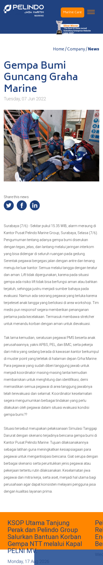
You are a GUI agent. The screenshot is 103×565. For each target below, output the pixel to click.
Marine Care (72, 12)
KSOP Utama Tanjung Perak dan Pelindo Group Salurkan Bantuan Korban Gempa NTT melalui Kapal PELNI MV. (45, 537)
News (93, 49)
